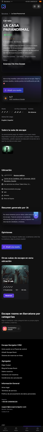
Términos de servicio (9, 391)
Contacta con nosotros (10, 375)
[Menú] (36, 6)
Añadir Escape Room (9, 352)
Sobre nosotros (7, 371)
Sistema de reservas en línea (12, 355)
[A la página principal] (4, 6)
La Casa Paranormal (18, 13)
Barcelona (5, 13)
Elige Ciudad (6, 365)
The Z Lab (8, 281)
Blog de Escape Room (9, 368)
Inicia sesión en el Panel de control (14, 349)
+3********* (8, 175)
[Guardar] (21, 268)
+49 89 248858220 (31, 1)
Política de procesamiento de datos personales (19, 394)
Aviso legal (6, 387)
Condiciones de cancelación (12, 378)
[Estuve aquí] (25, 268)
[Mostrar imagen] (8, 150)
